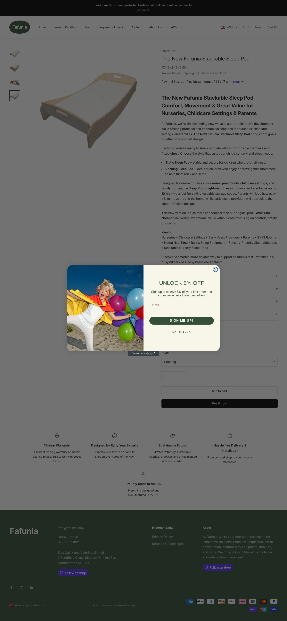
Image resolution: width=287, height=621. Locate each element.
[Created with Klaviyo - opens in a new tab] (143, 353)
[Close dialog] (215, 269)
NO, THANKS (181, 332)
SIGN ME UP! (181, 320)
